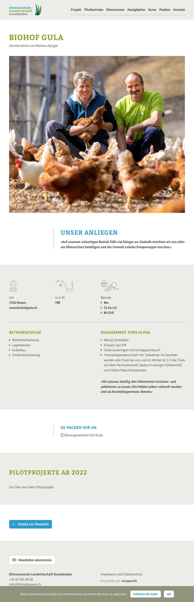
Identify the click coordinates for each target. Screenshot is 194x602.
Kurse (152, 10)
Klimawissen (115, 10)
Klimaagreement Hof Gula (83, 435)
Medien (164, 10)
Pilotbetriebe (93, 10)
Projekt (76, 10)
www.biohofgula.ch (23, 308)
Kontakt (179, 10)
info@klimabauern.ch (25, 584)
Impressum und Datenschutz (121, 574)
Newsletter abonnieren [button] (32, 560)
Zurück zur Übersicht (33, 524)
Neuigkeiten (136, 10)
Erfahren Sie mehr (145, 594)
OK (169, 594)
